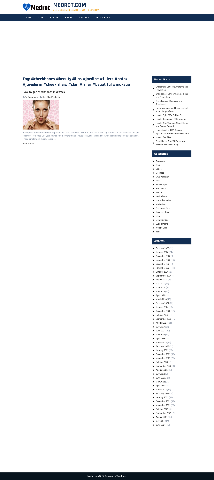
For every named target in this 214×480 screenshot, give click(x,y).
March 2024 (161, 299)
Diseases (160, 173)
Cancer (159, 169)
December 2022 (163, 354)
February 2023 (162, 346)
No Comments (31, 97)
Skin (158, 216)
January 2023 (162, 350)
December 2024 (163, 264)
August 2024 (162, 280)
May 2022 (160, 382)
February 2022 (162, 393)
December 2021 (163, 401)
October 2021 (162, 409)
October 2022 (162, 362)
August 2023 (162, 323)
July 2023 (160, 327)
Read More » (28, 143)
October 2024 (162, 272)
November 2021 (163, 405)
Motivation (161, 204)
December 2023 (163, 311)
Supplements (162, 224)
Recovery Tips (162, 212)
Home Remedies (163, 200)
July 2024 (160, 283)
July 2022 (160, 374)
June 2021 (161, 425)
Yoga (158, 232)
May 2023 (160, 334)
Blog (41, 17)
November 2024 (163, 268)
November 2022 (163, 358)
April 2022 (160, 385)
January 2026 (162, 252)
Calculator (103, 17)
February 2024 (162, 303)
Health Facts (161, 196)
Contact (84, 17)
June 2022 (161, 378)
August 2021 (162, 417)
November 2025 (163, 260)
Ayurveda (160, 161)
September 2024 (163, 276)
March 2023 (161, 342)
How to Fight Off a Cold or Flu (169, 115)
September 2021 (163, 413)
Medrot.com (69, 5)
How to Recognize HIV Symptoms (171, 119)
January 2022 (162, 397)
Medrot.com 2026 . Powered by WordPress (107, 476)
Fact (158, 181)
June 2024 (161, 287)
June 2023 (161, 331)
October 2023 (162, 315)
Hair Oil (159, 192)
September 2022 (163, 366)
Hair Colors (161, 188)
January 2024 (162, 307)
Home (28, 17)
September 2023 (163, 319)
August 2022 (162, 370)
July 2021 (160, 421)
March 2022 (161, 389)
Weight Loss (161, 228)
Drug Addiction (162, 177)
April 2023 (160, 338)
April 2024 (160, 295)
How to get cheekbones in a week (44, 92)
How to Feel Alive (163, 137)
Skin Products (53, 97)
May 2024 (160, 291)
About (68, 17)
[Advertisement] (107, 48)
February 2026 (162, 248)
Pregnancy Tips (163, 208)
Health (54, 17)
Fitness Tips (161, 184)
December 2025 (163, 256)
